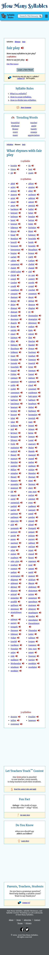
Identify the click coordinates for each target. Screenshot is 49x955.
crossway (32, 293)
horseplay (32, 414)
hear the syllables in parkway (38, 506)
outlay (31, 495)
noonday (15, 484)
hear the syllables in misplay (20, 473)
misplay (14, 473)
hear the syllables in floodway (21, 348)
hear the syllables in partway (20, 513)
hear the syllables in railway (37, 543)
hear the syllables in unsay (36, 652)
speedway (32, 601)
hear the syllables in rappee (19, 546)
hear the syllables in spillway (20, 605)
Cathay (31, 260)
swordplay (33, 620)
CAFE (30, 257)
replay (13, 554)
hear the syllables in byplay (19, 253)
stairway (32, 605)
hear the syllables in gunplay (20, 396)
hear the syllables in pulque (37, 535)
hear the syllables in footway (38, 352)
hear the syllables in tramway (39, 645)
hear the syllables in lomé (36, 440)
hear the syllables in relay (17, 550)
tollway (31, 638)
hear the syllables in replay (18, 554)
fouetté (31, 363)
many (15, 135)
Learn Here (25, 841)
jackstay (14, 425)
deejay (13, 301)
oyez (30, 502)
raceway (14, 543)
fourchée (15, 367)
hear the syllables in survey (19, 623)
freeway (32, 370)
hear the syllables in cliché (18, 275)
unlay (13, 652)
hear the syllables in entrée (19, 330)
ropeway (32, 561)
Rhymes (18, 42)
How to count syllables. (21, 97)
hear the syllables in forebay (37, 356)
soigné (14, 594)
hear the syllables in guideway (39, 392)
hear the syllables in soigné (19, 594)
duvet (13, 326)
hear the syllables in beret (17, 220)
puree (13, 539)
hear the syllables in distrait (19, 312)
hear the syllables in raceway (20, 543)
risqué (31, 554)
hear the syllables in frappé (19, 370)
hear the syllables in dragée (19, 323)
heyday (14, 411)
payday (31, 517)
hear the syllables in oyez (35, 502)
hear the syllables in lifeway (19, 440)
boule (31, 242)
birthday (32, 227)
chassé (31, 268)
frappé (14, 370)
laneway (32, 720)
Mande (31, 451)
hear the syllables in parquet (38, 510)
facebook (22, 929)
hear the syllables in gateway (38, 381)
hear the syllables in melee (36, 462)
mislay (31, 469)
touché (14, 641)
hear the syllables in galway (37, 378)
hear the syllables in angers (19, 194)
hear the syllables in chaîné (36, 264)
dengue (31, 304)
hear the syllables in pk (15, 173)
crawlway (15, 290)
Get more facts (24, 815)
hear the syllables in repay (35, 550)
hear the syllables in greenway (22, 392)
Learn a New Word (25, 70)
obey (30, 488)
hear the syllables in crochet (37, 290)
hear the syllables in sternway (21, 609)
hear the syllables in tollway (37, 638)
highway (32, 411)
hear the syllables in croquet (20, 293)
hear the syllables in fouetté (37, 363)
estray (31, 334)
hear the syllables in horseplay (39, 414)
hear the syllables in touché (19, 641)
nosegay (14, 488)
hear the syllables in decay (36, 297)
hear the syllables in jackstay (20, 425)
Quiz (23, 42)
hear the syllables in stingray (38, 609)
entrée (13, 330)
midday (14, 466)
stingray (32, 609)
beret (13, 220)
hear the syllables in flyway (36, 348)
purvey (31, 539)
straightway (16, 612)
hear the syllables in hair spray (39, 396)
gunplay (14, 396)
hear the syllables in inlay (17, 418)
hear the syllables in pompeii (38, 528)
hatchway (15, 403)
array (13, 198)
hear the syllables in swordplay (40, 620)
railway (31, 543)
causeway (15, 264)
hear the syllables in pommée (21, 528)
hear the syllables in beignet (20, 213)
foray (13, 356)
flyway (31, 348)
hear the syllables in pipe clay (21, 521)
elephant (15, 126)
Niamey (14, 480)
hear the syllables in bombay (20, 238)
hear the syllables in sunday (37, 616)
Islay (13, 422)
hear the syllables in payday (37, 517)
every (15, 132)
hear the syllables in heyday (19, 411)
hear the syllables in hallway (38, 400)
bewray (14, 224)
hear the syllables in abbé (17, 183)
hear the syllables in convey (37, 279)
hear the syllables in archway (38, 194)
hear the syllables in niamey (20, 480)
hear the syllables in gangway (21, 381)
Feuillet (32, 717)
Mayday (14, 462)
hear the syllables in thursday (39, 630)
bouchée (32, 238)
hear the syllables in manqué (38, 455)
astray (31, 202)
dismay (14, 308)
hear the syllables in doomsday (40, 315)
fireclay (31, 341)
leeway (31, 436)
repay (30, 550)
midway (32, 466)
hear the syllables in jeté (16, 429)
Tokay (13, 638)
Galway (31, 378)
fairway (14, 337)
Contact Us (20, 78)
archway (32, 194)
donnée (14, 315)
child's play (16, 271)
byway (31, 253)
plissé (31, 524)
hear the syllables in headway (39, 403)
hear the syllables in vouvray (38, 656)
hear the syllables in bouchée (38, 238)
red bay (31, 546)
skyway (14, 587)
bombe (14, 165)
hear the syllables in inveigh (37, 418)
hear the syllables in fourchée (21, 367)
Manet (13, 455)
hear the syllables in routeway (21, 724)
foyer (30, 367)
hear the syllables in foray (17, 356)
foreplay (14, 359)
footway (32, 352)
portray (14, 532)
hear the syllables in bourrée (38, 246)
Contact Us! (26, 903)
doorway (15, 319)
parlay (13, 510)
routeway (15, 724)
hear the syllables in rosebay (20, 565)
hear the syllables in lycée (17, 444)
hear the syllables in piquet (36, 521)
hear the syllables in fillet (17, 341)
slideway (32, 587)
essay (13, 334)
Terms (20, 923)
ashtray (31, 198)
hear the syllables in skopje (36, 583)
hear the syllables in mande (37, 451)
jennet (31, 425)
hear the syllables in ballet (36, 209)
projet (13, 535)
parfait (14, 506)
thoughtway (33, 623)
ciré (30, 271)
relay (13, 550)
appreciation (34, 135)
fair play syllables (22, 48)
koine (30, 433)
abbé (13, 183)
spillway (14, 605)
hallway (32, 400)
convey (31, 279)
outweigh (15, 502)
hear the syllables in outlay (36, 495)
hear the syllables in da (33, 166)
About (11, 920)
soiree (31, 594)
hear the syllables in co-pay (37, 275)
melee (31, 462)
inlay (13, 418)
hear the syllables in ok (15, 491)
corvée (31, 282)
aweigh (31, 205)
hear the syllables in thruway (20, 630)
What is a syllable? (18, 93)
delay (13, 304)
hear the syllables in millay (19, 469)
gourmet (32, 389)
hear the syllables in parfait (19, 506)
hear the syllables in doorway (21, 319)
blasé (13, 235)
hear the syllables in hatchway (21, 403)
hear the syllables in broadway (40, 249)
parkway (32, 506)
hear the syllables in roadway (20, 557)
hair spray (32, 396)
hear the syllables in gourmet (38, 389)
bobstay (32, 235)
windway (15, 667)
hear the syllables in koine (35, 433)
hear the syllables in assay (18, 202)
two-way (32, 649)
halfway (14, 400)
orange (34, 132)
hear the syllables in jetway (37, 429)
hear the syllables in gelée (18, 385)
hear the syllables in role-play (21, 561)
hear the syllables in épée (35, 330)
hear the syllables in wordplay (39, 667)
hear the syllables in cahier (18, 260)
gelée (13, 385)
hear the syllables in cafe (35, 257)
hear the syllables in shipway (20, 579)
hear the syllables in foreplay (20, 359)
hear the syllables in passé (35, 513)
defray (31, 301)
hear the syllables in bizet (35, 231)
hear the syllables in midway (38, 466)
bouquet (14, 246)
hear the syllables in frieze (18, 169)
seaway (31, 576)
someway (32, 598)
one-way (32, 491)
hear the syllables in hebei (36, 407)
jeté (12, 429)
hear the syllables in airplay (37, 187)
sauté (30, 572)
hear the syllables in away (17, 205)
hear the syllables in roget (36, 557)
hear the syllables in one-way (39, 491)
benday (31, 216)
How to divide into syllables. (23, 100)
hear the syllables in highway (38, 411)
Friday (13, 374)
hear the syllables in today (36, 634)
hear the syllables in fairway (20, 337)
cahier (13, 260)
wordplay (32, 667)
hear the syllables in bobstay (38, 235)
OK (12, 491)
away (13, 205)
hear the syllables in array (17, 198)
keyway (14, 433)
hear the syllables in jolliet (18, 720)
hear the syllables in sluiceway (39, 590)
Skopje (31, 583)
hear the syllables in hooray (19, 414)
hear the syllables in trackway (21, 645)
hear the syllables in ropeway (38, 561)
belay (30, 213)
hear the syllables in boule (36, 242)
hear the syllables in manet (19, 455)
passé (30, 513)
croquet (14, 293)
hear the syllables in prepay (37, 532)
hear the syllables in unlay (18, 652)
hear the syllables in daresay (20, 297)
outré (13, 499)
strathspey (33, 612)
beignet (14, 213)
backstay (15, 209)
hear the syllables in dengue (37, 304)
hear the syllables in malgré (19, 451)
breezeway (15, 249)
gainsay (14, 378)
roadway (14, 557)
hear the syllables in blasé (17, 235)
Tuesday (14, 649)
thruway (14, 630)
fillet (13, 341)
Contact (37, 920)
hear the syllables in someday (21, 598)
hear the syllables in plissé (36, 524)
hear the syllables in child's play (23, 271)
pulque (31, 535)
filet (30, 337)
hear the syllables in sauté (35, 572)
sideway (14, 583)
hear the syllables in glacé (35, 385)
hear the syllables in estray (36, 334)
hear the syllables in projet (18, 535)
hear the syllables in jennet (36, 425)
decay (31, 297)
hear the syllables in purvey (37, 539)
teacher (33, 123)
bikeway (14, 227)
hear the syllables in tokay (18, 638)
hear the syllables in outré (18, 499)
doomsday (33, 315)
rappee (14, 546)
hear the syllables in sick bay (38, 579)
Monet (14, 477)
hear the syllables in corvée (36, 282)
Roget (31, 557)
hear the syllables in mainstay (21, 447)
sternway (15, 609)
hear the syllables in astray (36, 202)
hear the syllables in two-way (39, 649)
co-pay (31, 275)
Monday (32, 473)
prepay (31, 532)
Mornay (31, 477)
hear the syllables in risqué (36, 554)
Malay (31, 447)
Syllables (10, 145)
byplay (14, 253)
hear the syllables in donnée (19, 315)
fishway (14, 345)
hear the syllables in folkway (20, 352)
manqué (32, 455)
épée (30, 330)
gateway (32, 381)
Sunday (31, 616)
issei (30, 422)
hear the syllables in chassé (36, 268)
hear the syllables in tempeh (20, 627)
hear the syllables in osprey (19, 495)
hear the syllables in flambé (37, 345)
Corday (14, 282)
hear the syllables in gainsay (20, 378)
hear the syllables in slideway (39, 587)
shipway (14, 579)
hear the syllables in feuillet (38, 717)
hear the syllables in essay (18, 334)
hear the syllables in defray (36, 301)
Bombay (14, 238)
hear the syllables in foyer (35, 367)
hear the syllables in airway (19, 191)
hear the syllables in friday (19, 374)
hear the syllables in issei (35, 422)
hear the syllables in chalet (18, 268)
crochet (31, 290)
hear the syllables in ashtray (37, 198)
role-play (15, 561)
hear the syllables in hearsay (20, 407)
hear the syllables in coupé (36, 286)
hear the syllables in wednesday (23, 663)
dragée (14, 323)
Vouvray (32, 656)
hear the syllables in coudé (18, 286)
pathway (14, 517)
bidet (30, 224)
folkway (14, 352)
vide (13, 656)
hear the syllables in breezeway (22, 249)
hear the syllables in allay (35, 191)
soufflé (14, 601)
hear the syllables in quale (35, 173)
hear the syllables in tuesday (20, 649)
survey (14, 623)
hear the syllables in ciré (34, 271)
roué (30, 565)
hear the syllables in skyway (19, 587)
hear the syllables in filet (34, 337)
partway (14, 513)
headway (32, 403)
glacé (30, 385)
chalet (13, 268)
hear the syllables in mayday (20, 462)
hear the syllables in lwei (34, 169)
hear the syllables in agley (18, 187)
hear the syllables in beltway (20, 216)
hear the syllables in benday (37, 216)
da (29, 165)
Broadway (33, 249)
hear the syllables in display (37, 308)
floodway (15, 348)
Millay (13, 469)
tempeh (14, 627)
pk (12, 173)
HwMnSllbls (25, 6)
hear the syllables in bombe (19, 166)
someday (15, 598)
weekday (32, 663)
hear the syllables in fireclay (37, 341)
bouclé (14, 242)
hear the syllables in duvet (18, 326)
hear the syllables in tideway (20, 634)
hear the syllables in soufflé (19, 601)
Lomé (31, 440)
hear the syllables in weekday (38, 663)
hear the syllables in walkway (21, 660)
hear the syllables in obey (35, 488)
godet (13, 389)
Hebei (31, 407)
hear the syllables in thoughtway (30, 627)
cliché (13, 275)
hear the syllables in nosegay (20, 488)
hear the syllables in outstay (37, 499)
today (31, 634)
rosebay (14, 565)
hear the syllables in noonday (21, 484)
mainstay (15, 447)
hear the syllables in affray (36, 183)
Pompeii (32, 528)
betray (31, 220)
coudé (13, 286)
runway (14, 568)
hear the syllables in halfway (20, 400)
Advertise (27, 920)
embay (31, 326)
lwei (30, 169)
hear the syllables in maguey (38, 444)
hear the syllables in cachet (19, 257)
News (18, 920)
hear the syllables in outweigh (21, 502)
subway (14, 619)
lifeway (14, 440)
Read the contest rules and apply (24, 789)
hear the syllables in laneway (38, 720)
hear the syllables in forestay (38, 359)
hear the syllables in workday (20, 671)
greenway (15, 392)
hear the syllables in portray (19, 532)
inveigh (31, 418)
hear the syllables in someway (39, 598)
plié (12, 524)
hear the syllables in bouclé (19, 242)
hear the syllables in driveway (39, 323)
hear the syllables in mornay (37, 477)
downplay (32, 319)
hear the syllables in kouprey (20, 436)
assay (13, 202)
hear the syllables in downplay (39, 319)
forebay (31, 356)
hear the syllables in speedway (39, 601)
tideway (14, 634)
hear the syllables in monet (19, 477)
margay (14, 458)
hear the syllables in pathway (20, 517)
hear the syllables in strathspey (40, 612)
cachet (13, 257)
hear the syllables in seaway (37, 576)
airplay (31, 187)
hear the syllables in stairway (38, 605)
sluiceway (32, 590)
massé (31, 458)
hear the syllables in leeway (37, 436)
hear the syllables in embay (37, 326)
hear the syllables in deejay (19, 301)
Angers (14, 194)
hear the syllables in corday (19, 282)
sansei (31, 568)
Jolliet (13, 720)
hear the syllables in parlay (18, 510)
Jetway (31, 429)
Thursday (32, 630)
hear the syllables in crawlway (21, 290)
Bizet (30, 231)
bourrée (32, 246)
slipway (14, 590)
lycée (13, 444)
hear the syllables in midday (20, 466)
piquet (31, 521)
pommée (15, 528)
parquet (32, 510)
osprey (14, 495)
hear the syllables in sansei (36, 568)
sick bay (32, 579)
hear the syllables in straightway (12, 616)
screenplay (15, 576)
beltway (14, 216)
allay (30, 191)
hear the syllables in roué (35, 565)
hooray (14, 414)
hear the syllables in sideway (20, 583)
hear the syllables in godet (18, 389)
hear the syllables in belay (35, 213)
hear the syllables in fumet (36, 374)
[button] (40, 16)
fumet (31, 374)
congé (13, 279)
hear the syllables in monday (38, 473)
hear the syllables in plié (16, 524)
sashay (14, 572)
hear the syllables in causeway (21, 264)
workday (14, 671)
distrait (14, 312)
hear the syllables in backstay (21, 209)
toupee (31, 641)
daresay (14, 297)
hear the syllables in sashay (19, 572)
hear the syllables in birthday (38, 227)
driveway (32, 323)
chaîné (31, 264)
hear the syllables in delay (18, 304)
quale (30, 173)
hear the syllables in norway (37, 484)
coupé (31, 286)
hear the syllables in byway (36, 253)
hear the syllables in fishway (20, 345)
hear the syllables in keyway (19, 433)
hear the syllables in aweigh (37, 205)
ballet (31, 209)
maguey (32, 444)
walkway (15, 660)
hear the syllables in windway (21, 667)
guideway (32, 392)
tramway (32, 645)
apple (33, 126)
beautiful (15, 123)
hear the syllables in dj (32, 312)
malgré (14, 451)
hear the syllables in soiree (36, 594)
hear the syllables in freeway (38, 370)
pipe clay (15, 521)
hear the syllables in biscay (19, 231)
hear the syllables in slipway (20, 590)
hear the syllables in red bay (37, 546)
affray (31, 183)
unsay (31, 652)
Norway (31, 484)
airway (14, 191)
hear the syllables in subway (20, 619)
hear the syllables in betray (36, 220)
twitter (27, 929)
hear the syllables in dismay (19, 308)
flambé (31, 345)
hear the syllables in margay (20, 458)
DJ (29, 312)
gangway (15, 381)
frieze (13, 169)
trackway (15, 645)
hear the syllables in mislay (37, 469)
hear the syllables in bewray (19, 224)
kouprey (14, 436)
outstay (31, 499)
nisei (30, 480)
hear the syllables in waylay (37, 660)
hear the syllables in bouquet (20, 246)
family (34, 129)
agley (13, 187)
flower (15, 129)
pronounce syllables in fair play (27, 60)
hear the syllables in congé (18, 279)
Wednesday (16, 663)
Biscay (13, 231)
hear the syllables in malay (36, 447)
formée (14, 363)
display (31, 308)
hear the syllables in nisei (35, 480)
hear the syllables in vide (17, 656)
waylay (31, 660)
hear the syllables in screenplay (22, 576)
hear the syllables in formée (19, 363)
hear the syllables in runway (19, 568)
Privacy (28, 923)
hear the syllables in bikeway (20, 227)
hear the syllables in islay (17, 422)
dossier (14, 717)
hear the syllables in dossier (19, 717)
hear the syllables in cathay (37, 260)
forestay (32, 359)
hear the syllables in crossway (39, 293)
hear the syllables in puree (18, 539)
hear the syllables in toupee (37, 641)
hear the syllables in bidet (35, 224)
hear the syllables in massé (36, 458)
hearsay (14, 407)
